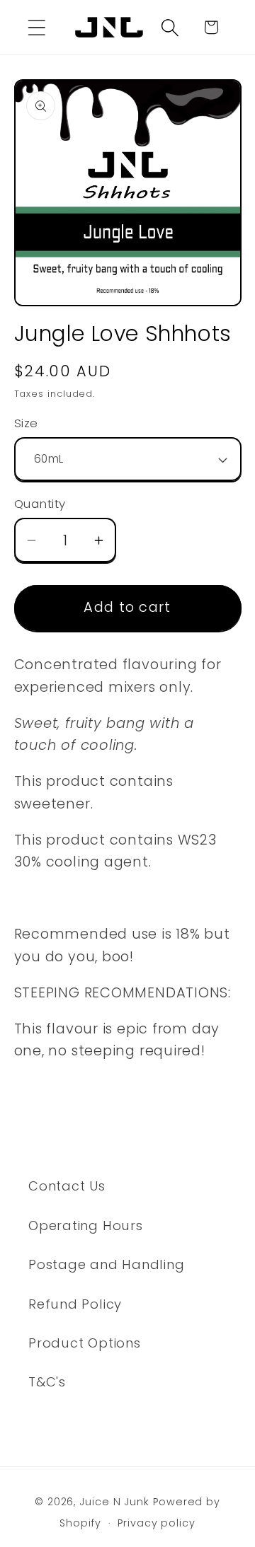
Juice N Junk (114, 1502)
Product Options (84, 1343)
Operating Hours (85, 1225)
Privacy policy (157, 1523)
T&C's (47, 1382)
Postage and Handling (106, 1264)
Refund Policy (75, 1304)
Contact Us (67, 1186)
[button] (36, 27)
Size (26, 423)
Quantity (40, 504)
